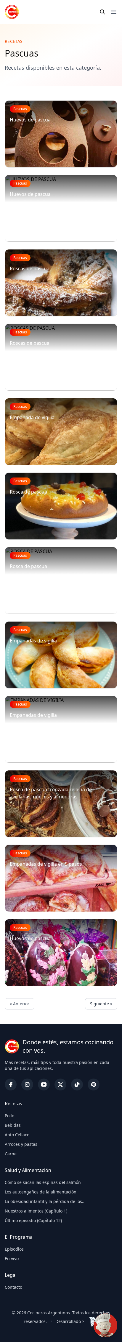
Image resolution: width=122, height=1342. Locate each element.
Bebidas (13, 1125)
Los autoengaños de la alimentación (40, 1192)
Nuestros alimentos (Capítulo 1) (36, 1211)
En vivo (12, 1258)
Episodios (14, 1249)
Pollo (9, 1115)
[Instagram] (27, 1084)
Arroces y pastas (21, 1144)
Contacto (13, 1287)
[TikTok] (77, 1084)
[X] (60, 1084)
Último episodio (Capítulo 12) (33, 1220)
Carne (11, 1154)
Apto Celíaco (17, 1134)
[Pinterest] (93, 1084)
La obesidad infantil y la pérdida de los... (45, 1201)
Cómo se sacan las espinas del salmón (43, 1182)
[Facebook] (11, 1084)
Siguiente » (101, 1003)
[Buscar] (102, 12)
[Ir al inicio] (12, 12)
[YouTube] (44, 1084)
